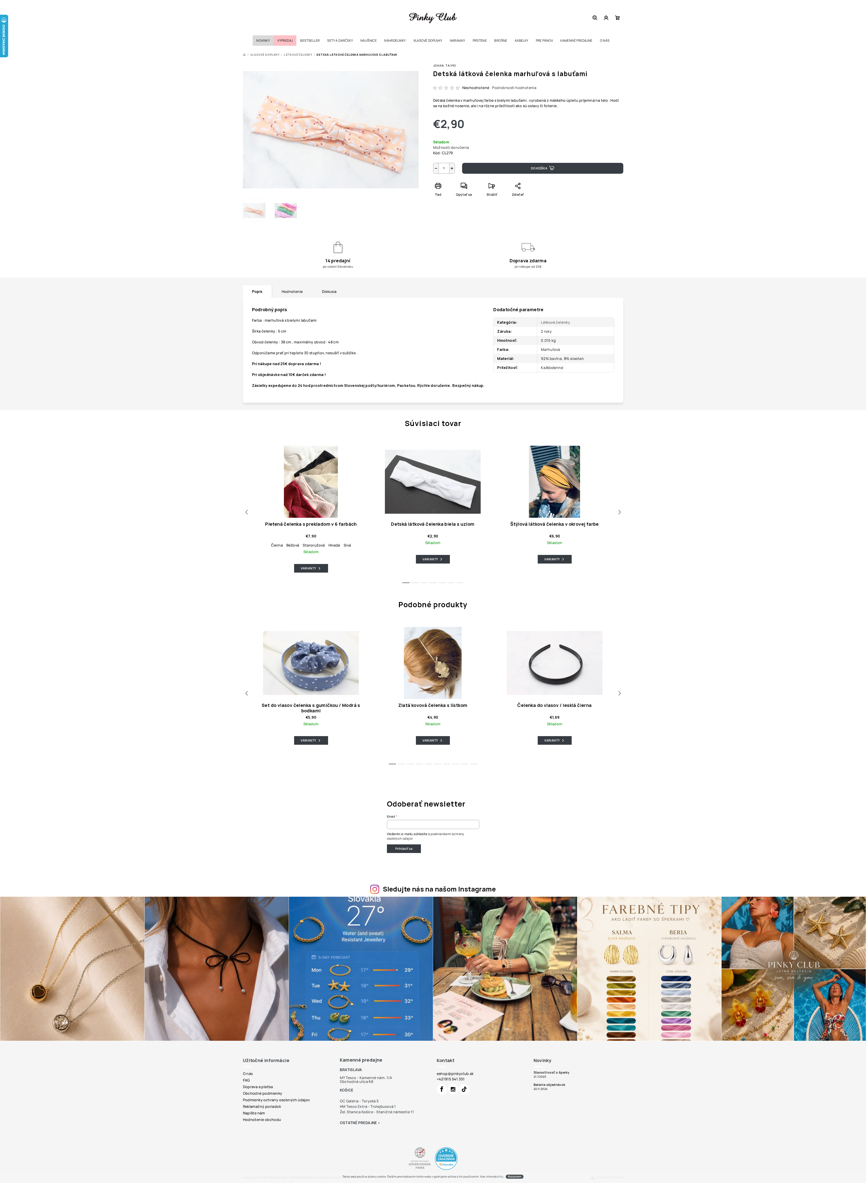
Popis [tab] (257, 291)
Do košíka (539, 168)
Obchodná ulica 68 (356, 1081)
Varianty (308, 568)
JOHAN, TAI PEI (444, 65)
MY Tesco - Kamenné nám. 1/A (366, 1077)
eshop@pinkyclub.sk (455, 1073)
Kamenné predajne (361, 1060)
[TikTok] (464, 1089)
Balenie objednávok (549, 1084)
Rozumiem (514, 1176)
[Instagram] (453, 1089)
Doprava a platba (258, 1086)
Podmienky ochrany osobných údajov (276, 1099)
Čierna (277, 545)
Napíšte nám (254, 1113)
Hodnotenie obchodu (262, 1119)
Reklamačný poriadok (262, 1106)
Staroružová (314, 545)
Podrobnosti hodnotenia (514, 87)
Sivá (347, 545)
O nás (248, 1073)
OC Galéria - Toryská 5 (359, 1101)
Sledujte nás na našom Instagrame (439, 889)
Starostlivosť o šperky (552, 1072)
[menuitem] (263, 40)
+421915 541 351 (451, 1079)
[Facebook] (442, 1089)
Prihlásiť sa (404, 848)
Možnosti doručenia (451, 147)
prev (246, 512)
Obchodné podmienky (262, 1093)
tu (501, 1176)
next (619, 512)
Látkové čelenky (555, 322)
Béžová (292, 545)
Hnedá (334, 545)
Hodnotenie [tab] (292, 291)
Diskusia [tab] (329, 291)
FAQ (246, 1080)
